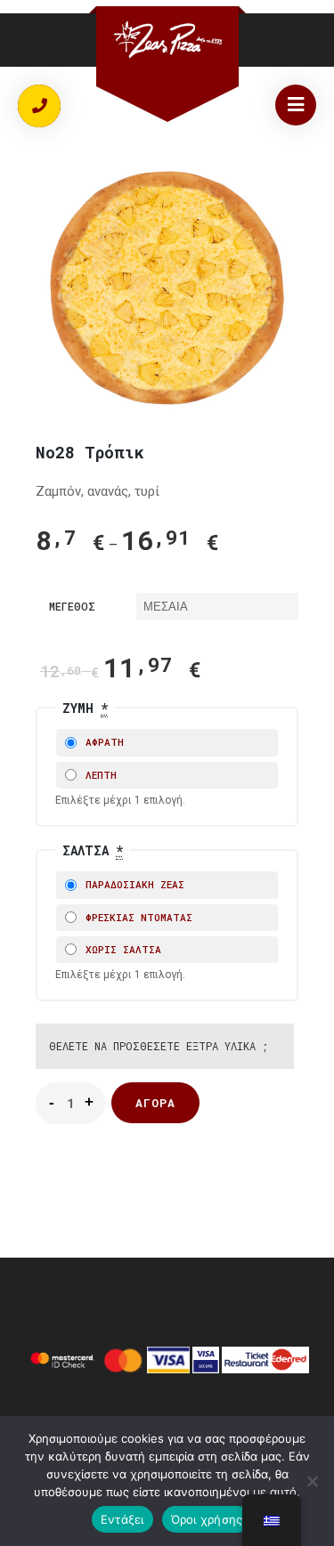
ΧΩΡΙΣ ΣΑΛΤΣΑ (120, 949)
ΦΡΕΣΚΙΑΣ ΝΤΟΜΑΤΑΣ (135, 917)
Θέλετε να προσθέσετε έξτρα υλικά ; (158, 1046)
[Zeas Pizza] (167, 40)
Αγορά (155, 1103)
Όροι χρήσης (207, 1519)
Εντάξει (122, 1519)
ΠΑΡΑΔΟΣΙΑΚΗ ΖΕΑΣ (131, 884)
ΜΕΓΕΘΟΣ (72, 606)
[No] (312, 1481)
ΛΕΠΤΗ (98, 774)
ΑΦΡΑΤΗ (101, 742)
